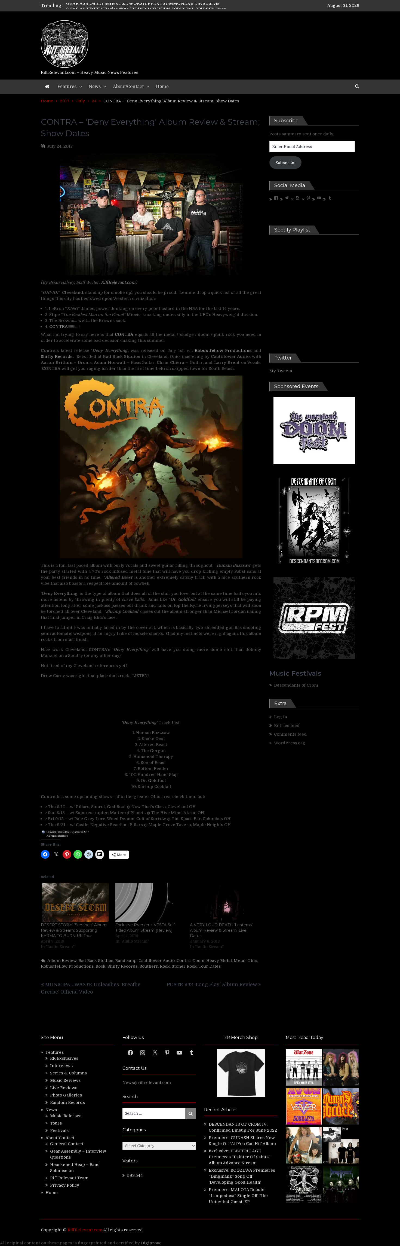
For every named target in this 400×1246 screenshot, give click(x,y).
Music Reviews (65, 1080)
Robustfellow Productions (67, 966)
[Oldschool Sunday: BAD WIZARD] (304, 1146)
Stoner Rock (184, 966)
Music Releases (65, 1115)
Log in (280, 716)
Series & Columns (68, 1073)
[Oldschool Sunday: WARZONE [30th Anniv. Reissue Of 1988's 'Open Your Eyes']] (304, 1068)
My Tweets (280, 370)
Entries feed (287, 725)
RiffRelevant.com (118, 282)
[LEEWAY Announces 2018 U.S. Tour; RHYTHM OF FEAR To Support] (304, 1185)
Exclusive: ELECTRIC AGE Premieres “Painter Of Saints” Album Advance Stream (239, 1156)
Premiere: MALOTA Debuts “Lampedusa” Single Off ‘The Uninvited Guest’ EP (238, 1195)
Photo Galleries (66, 1095)
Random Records (67, 1102)
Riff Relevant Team (69, 1177)
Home (162, 86)
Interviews (61, 1065)
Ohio (252, 960)
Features (66, 86)
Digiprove (151, 1243)
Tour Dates (210, 966)
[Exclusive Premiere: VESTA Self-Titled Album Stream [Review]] (149, 902)
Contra (183, 960)
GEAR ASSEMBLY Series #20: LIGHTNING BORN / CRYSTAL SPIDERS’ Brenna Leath (156, 5)
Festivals (59, 1130)
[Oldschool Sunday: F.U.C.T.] (341, 1146)
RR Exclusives (64, 1058)
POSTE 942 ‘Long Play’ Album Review (212, 984)
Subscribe (285, 162)
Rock (101, 966)
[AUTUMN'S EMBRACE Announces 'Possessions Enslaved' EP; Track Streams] (341, 1107)
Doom (198, 960)
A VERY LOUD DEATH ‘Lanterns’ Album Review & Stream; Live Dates (221, 930)
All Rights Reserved (57, 835)
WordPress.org (289, 743)
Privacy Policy (64, 1185)
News (95, 86)
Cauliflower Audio (157, 960)
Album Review (61, 960)
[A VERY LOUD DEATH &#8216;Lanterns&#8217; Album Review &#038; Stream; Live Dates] (224, 902)
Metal (239, 960)
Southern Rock (155, 966)
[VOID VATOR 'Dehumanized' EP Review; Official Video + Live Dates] (304, 1107)
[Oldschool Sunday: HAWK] (341, 1068)
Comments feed (290, 734)
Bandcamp (126, 960)
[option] (149, 6)
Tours (56, 1123)
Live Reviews (63, 1087)
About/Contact (128, 86)
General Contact (66, 1143)
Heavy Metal (219, 960)
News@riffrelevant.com (146, 1082)
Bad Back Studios (95, 960)
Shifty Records (122, 966)
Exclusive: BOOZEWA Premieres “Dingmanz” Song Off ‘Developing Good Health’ (242, 1176)
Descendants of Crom (296, 685)
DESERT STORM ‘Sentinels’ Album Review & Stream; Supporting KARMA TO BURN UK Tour (74, 930)
